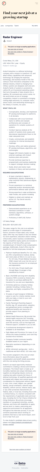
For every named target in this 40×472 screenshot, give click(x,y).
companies (9, 26)
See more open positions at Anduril (20, 449)
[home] (4, 3)
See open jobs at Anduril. (15, 49)
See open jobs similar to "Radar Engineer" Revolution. (20, 52)
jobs (2, 26)
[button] (36, 3)
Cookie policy (24, 468)
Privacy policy (15, 468)
